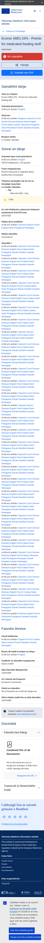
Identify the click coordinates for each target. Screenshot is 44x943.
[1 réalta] (4, 816)
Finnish (20, 128)
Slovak (15, 252)
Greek (26, 122)
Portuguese (19, 228)
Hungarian (34, 125)
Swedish (27, 128)
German (11, 122)
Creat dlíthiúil (6, 867)
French (4, 125)
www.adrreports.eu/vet (26, 714)
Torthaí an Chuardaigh (15, 31)
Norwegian (6, 131)
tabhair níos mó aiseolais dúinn (16, 824)
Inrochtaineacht (7, 870)
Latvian (17, 125)
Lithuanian (25, 125)
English (22, 109)
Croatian (27, 286)
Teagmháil (5, 883)
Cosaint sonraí (7, 861)
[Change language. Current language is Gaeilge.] (34, 11)
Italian (10, 125)
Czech (38, 118)
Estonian (19, 122)
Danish (4, 122)
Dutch (4, 128)
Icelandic (35, 128)
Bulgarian (23, 118)
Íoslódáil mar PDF (24, 72)
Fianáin (4, 864)
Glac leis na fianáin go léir (22, 930)
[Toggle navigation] (40, 11)
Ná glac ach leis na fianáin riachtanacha (26, 937)
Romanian (11, 128)
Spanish (31, 118)
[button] (22, 65)
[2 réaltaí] (6, 816)
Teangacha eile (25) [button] (25, 776)
